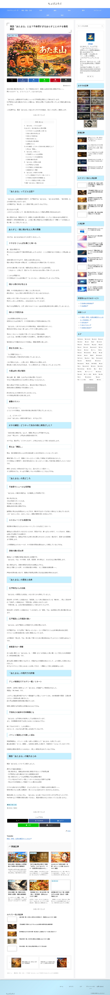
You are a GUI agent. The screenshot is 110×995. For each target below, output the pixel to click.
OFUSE (84, 322)
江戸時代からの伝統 (33, 164)
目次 (36, 122)
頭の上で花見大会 (32, 136)
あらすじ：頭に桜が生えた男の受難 (36, 128)
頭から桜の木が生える (33, 133)
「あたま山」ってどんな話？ (34, 125)
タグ (81, 986)
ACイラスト (86, 325)
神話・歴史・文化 (12, 804)
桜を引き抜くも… (32, 138)
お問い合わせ (100, 986)
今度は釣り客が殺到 (33, 141)
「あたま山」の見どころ (33, 151)
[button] (66, 80)
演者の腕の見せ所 (32, 159)
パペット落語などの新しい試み (36, 180)
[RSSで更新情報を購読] (93, 76)
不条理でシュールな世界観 (35, 154)
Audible (84, 306)
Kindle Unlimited (87, 303)
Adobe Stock (86, 327)
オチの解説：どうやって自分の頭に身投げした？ (40, 146)
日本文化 (10, 808)
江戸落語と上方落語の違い (35, 167)
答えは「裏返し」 (32, 149)
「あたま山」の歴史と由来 (33, 162)
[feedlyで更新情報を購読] (90, 76)
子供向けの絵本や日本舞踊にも (36, 177)
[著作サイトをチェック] (88, 76)
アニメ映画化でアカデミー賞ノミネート (38, 175)
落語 (16, 808)
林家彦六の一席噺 (32, 170)
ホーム (61, 986)
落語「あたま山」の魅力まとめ (35, 183)
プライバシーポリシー (90, 987)
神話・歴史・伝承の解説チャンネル (18, 839)
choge (90, 44)
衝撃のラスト (31, 144)
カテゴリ (71, 986)
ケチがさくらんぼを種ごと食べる (36, 131)
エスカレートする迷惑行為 (35, 157)
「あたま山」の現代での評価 (34, 172)
